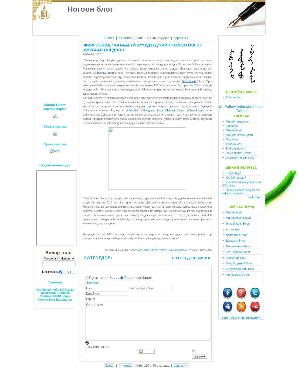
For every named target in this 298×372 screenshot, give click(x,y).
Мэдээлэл (232, 139)
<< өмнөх (126, 38)
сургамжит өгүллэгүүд (240, 157)
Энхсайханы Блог (237, 223)
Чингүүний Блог (236, 257)
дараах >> (181, 38)
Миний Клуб (234, 130)
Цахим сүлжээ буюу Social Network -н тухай (240, 192)
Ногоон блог (90, 9)
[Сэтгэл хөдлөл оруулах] (89, 343)
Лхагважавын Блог (238, 246)
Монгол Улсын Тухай (239, 135)
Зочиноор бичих (138, 278)
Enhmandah (233, 97)
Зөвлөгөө (232, 126)
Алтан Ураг (233, 229)
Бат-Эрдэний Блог (238, 252)
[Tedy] (55, 151)
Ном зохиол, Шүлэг (238, 153)
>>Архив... (255, 197)
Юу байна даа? (236, 177)
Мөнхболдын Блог (238, 274)
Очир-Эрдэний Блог (239, 263)
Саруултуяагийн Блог (240, 269)
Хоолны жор (234, 144)
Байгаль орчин (235, 148)
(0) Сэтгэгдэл (159, 250)
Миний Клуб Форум (238, 218)
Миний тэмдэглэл (237, 121)
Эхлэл (109, 38)
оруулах (199, 356)
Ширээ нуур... (234, 173)
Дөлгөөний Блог (236, 235)
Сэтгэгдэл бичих (191, 258)
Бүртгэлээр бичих (104, 278)
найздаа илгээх (178, 250)
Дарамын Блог (235, 240)
